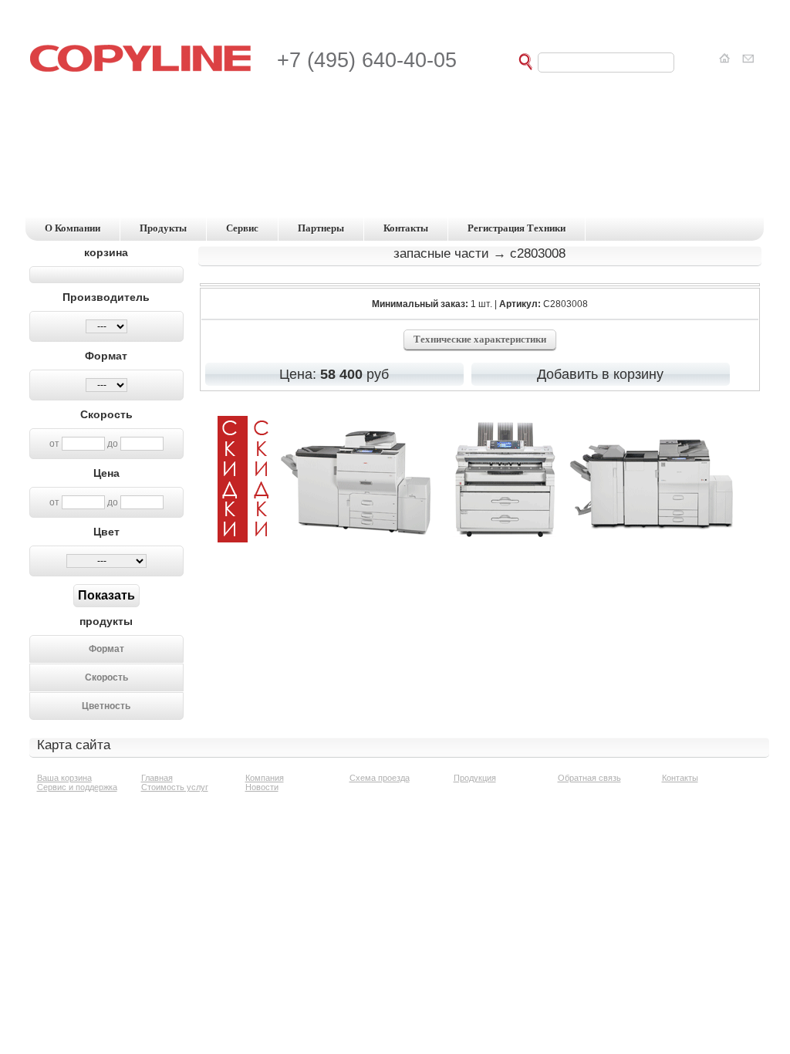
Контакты (680, 777)
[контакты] (745, 59)
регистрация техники (516, 228)
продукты (163, 228)
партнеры (321, 228)
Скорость (106, 677)
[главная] (726, 59)
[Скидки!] (480, 538)
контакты (405, 228)
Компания (264, 777)
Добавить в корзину (600, 374)
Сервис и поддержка (77, 787)
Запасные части (441, 253)
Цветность (106, 706)
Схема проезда (379, 777)
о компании (72, 228)
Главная (157, 777)
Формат (106, 649)
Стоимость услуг (174, 787)
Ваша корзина (64, 777)
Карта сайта (73, 745)
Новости (262, 787)
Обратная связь (589, 777)
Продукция (475, 777)
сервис (242, 228)
